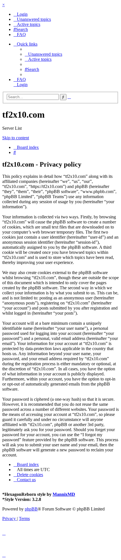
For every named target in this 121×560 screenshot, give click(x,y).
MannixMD (64, 494)
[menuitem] (21, 14)
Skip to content (15, 137)
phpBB (31, 509)
